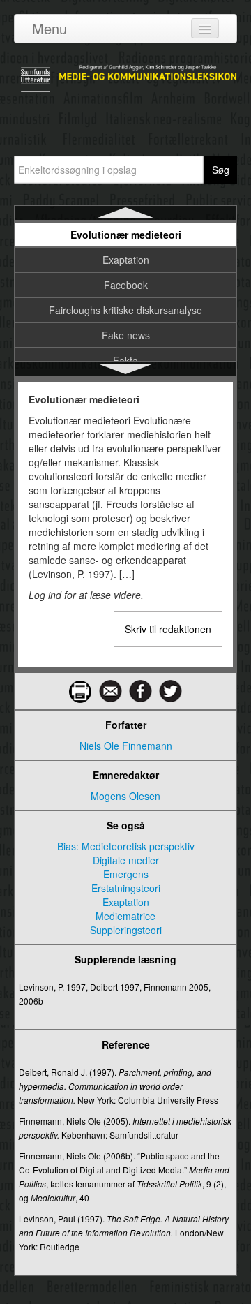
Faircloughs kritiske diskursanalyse (125, 310)
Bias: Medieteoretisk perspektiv (126, 846)
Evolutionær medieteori (125, 235)
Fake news (126, 335)
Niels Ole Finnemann (125, 746)
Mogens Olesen (125, 796)
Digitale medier (126, 860)
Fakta (125, 360)
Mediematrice (125, 916)
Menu (49, 28)
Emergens (126, 874)
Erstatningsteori (125, 888)
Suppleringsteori (126, 930)
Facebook (126, 285)
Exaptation (125, 260)
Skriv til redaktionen (168, 629)
